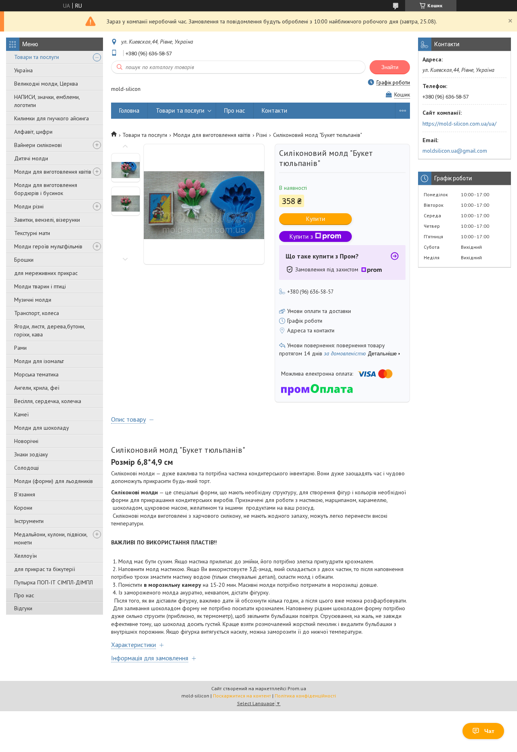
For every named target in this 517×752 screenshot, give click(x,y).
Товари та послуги (36, 57)
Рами (20, 347)
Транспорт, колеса (36, 313)
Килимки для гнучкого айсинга (51, 118)
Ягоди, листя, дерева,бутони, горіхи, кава (49, 330)
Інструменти (29, 521)
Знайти (389, 67)
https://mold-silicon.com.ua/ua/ (459, 123)
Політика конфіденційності (305, 696)
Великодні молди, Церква (46, 83)
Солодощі (26, 467)
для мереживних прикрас (46, 273)
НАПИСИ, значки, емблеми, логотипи (47, 101)
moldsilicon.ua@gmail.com (454, 150)
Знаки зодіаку (31, 454)
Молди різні (29, 206)
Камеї (21, 414)
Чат (489, 731)
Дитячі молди (31, 158)
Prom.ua (297, 688)
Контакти (274, 110)
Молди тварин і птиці (40, 286)
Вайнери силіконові (38, 145)
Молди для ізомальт (39, 361)
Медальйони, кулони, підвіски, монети (50, 538)
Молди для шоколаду (41, 427)
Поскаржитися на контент (242, 696)
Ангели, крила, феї (36, 387)
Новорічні (26, 441)
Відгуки (23, 608)
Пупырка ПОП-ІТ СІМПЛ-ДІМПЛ (53, 582)
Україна (23, 70)
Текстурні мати (32, 233)
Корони (23, 507)
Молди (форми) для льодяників (53, 481)
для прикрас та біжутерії (44, 569)
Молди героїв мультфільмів (48, 246)
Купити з (301, 236)
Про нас (24, 595)
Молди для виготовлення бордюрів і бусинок (45, 189)
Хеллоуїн (25, 555)
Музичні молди (32, 299)
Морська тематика (36, 374)
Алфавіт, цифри (33, 131)
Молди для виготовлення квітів (52, 171)
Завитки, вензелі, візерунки (47, 219)
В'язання (24, 494)
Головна (129, 110)
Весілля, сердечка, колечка (47, 401)
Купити (315, 219)
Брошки (24, 259)
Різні (261, 135)
